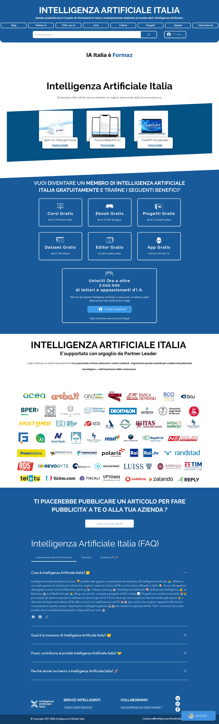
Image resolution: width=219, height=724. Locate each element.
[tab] (54, 557)
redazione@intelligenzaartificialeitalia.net (164, 718)
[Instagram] (177, 703)
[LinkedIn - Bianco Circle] (177, 698)
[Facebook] (177, 709)
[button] (33, 617)
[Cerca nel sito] (148, 34)
